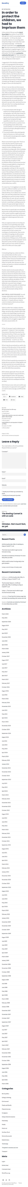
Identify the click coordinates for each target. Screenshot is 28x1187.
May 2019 (4, 629)
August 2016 (5, 691)
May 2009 (4, 949)
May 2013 (4, 787)
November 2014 (6, 725)
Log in (3, 1161)
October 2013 (6, 775)
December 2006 (6, 1053)
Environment (5, 1101)
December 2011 (6, 837)
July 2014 (4, 741)
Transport (4, 1151)
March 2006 (5, 1083)
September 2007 (6, 1022)
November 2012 (6, 806)
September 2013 (6, 779)
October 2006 (6, 1060)
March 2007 (5, 1045)
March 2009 (5, 956)
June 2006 (4, 1072)
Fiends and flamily (6, 1105)
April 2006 (5, 1079)
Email (4, 478)
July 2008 (4, 983)
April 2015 (5, 718)
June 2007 (4, 1033)
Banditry (5, 3)
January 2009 (5, 960)
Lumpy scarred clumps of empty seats (12, 567)
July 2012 (4, 818)
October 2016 (6, 687)
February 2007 (6, 1049)
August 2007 (5, 1026)
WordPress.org (6, 1173)
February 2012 (6, 833)
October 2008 (6, 972)
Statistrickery (5, 1140)
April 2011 (5, 860)
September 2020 (6, 621)
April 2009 (5, 952)
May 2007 (4, 1037)
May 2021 (4, 617)
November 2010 (6, 879)
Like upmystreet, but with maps (9, 409)
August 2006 (5, 1068)
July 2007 (4, 1029)
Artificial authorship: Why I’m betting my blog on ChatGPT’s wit (12, 584)
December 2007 (6, 1010)
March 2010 (5, 910)
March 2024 (5, 614)
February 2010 (6, 914)
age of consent (5, 435)
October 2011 (6, 841)
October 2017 (6, 656)
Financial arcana (6, 1109)
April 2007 (5, 1041)
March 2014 (5, 756)
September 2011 (6, 845)
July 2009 (4, 941)
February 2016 (6, 702)
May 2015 (4, 714)
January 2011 (5, 872)
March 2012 (5, 829)
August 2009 (5, 937)
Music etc (4, 1128)
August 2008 (5, 979)
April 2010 (5, 906)
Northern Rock (6, 1132)
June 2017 (4, 668)
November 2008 (6, 968)
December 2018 (6, 637)
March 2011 (5, 864)
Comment (5, 451)
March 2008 (5, 999)
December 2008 (6, 964)
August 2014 (5, 737)
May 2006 (4, 1076)
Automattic (11, 1184)
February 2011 (6, 868)
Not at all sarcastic (7, 1136)
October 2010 (6, 883)
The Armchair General (8, 583)
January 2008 (5, 1006)
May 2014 (4, 748)
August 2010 (5, 891)
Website (4, 485)
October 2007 (6, 1018)
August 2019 (5, 625)
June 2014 (4, 745)
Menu (23, 3)
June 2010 (4, 899)
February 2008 (6, 1002)
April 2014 (5, 752)
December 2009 (6, 922)
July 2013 (4, 783)
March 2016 (5, 698)
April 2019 (5, 633)
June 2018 (4, 641)
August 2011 (5, 848)
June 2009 (4, 945)
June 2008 (4, 987)
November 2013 (6, 771)
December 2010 (6, 875)
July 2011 (4, 852)
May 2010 (4, 902)
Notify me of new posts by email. (12, 495)
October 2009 (6, 929)
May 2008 (4, 991)
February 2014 (6, 760)
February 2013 (6, 798)
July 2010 (4, 895)
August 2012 (5, 814)
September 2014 (6, 733)
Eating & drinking (6, 1097)
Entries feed (5, 1165)
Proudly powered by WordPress (9, 1183)
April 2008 (5, 995)
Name (4, 472)
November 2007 (6, 1014)
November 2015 (6, 706)
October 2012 (6, 810)
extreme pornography (14, 435)
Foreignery (5, 1113)
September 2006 (6, 1064)
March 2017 (5, 679)
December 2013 (6, 768)
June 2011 (4, 856)
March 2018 (5, 648)
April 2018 (5, 644)
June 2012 (4, 822)
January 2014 (5, 764)
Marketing (5, 1120)
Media (3, 1124)
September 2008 (6, 976)
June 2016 (4, 694)
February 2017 (6, 683)
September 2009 (6, 933)
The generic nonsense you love (10, 1147)
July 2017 (4, 664)
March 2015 (5, 721)
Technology (5, 1143)
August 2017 (5, 660)
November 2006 (6, 1056)
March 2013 (5, 795)
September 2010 (6, 887)
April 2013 (5, 791)
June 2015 (4, 710)
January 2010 (5, 918)
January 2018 (5, 652)
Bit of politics (6, 9)
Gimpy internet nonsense (8, 1116)
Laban (3, 590)
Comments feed (6, 1169)
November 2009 (6, 925)
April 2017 (5, 675)
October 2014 (6, 729)
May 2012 (4, 825)
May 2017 (4, 671)
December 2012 (6, 802)
